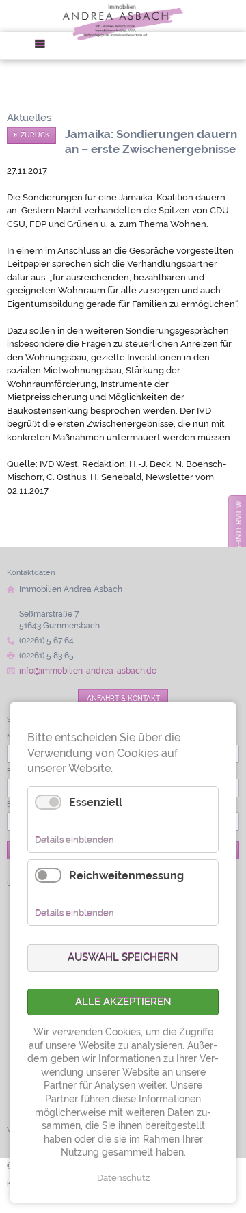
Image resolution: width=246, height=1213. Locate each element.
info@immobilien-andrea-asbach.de (87, 671)
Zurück (35, 135)
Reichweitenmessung (126, 875)
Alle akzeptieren (123, 1002)
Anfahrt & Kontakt (123, 698)
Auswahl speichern (123, 957)
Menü (44, 46)
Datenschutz (123, 1178)
